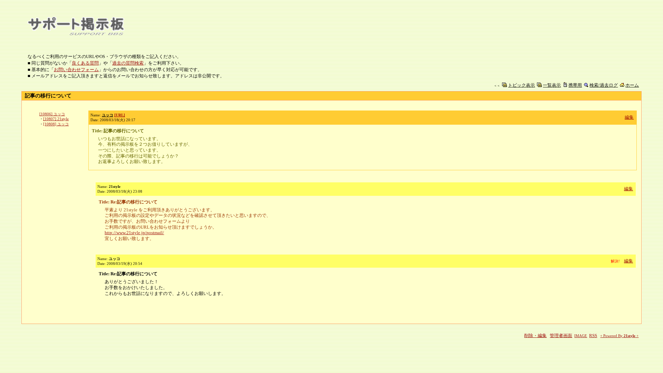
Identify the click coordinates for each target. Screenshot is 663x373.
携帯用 (575, 85)
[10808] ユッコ (56, 124)
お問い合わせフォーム (76, 69)
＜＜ (497, 85)
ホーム (632, 85)
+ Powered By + (619, 336)
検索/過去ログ (603, 85)
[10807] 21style (56, 119)
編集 (629, 117)
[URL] (119, 115)
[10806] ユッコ (52, 114)
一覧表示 (552, 85)
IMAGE (580, 336)
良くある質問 (85, 63)
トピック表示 (521, 85)
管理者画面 (561, 335)
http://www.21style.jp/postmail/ (134, 232)
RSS (593, 335)
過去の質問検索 (128, 63)
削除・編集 (535, 335)
